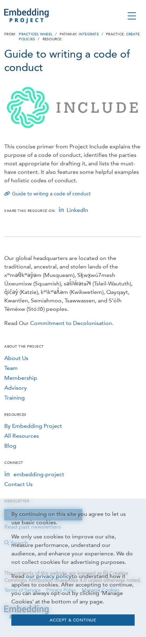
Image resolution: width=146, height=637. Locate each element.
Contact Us (18, 484)
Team (11, 368)
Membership (20, 377)
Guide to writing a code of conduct (51, 194)
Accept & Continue (73, 620)
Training (14, 397)
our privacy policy (49, 576)
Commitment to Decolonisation (71, 323)
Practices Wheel (35, 34)
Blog (10, 445)
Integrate (89, 34)
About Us (16, 358)
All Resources (21, 435)
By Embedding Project (33, 426)
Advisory (15, 387)
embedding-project (38, 474)
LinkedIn (77, 210)
